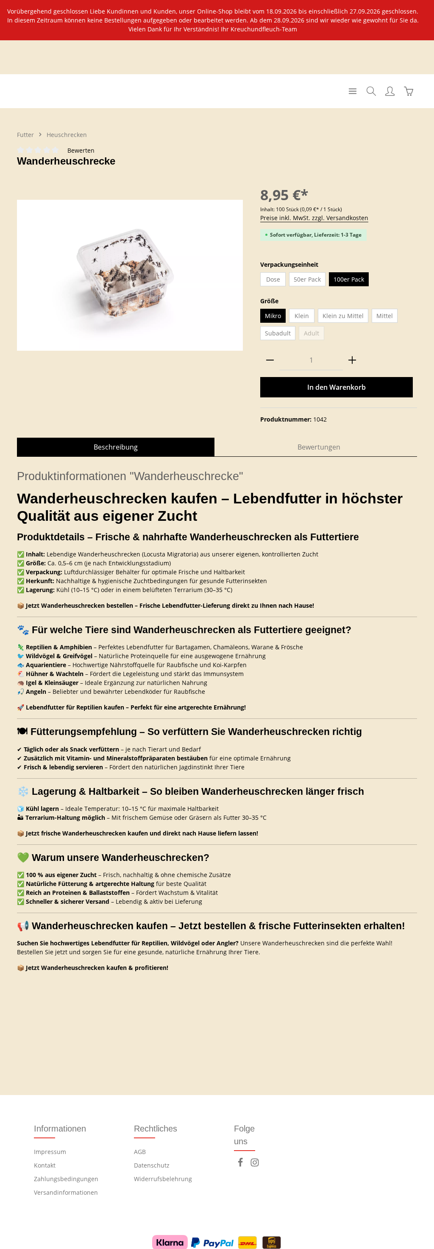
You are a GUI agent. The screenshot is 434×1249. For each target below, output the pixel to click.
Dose (273, 279)
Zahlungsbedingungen (66, 1179)
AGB (140, 1152)
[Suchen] (371, 91)
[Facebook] (241, 1165)
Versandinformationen (66, 1192)
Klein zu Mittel (343, 316)
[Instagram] (254, 1165)
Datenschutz (152, 1165)
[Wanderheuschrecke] (130, 275)
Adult (314, 334)
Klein (302, 316)
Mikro (273, 316)
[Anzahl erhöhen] (352, 360)
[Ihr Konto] (389, 91)
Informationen (60, 1128)
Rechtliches (155, 1128)
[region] (217, 20)
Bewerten (81, 150)
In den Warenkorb (336, 387)
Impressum (50, 1152)
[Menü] (352, 91)
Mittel (384, 316)
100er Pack (349, 279)
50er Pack (307, 279)
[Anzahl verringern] (270, 360)
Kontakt (45, 1165)
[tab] (115, 447)
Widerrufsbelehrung (163, 1179)
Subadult (278, 333)
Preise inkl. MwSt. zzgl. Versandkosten (314, 218)
